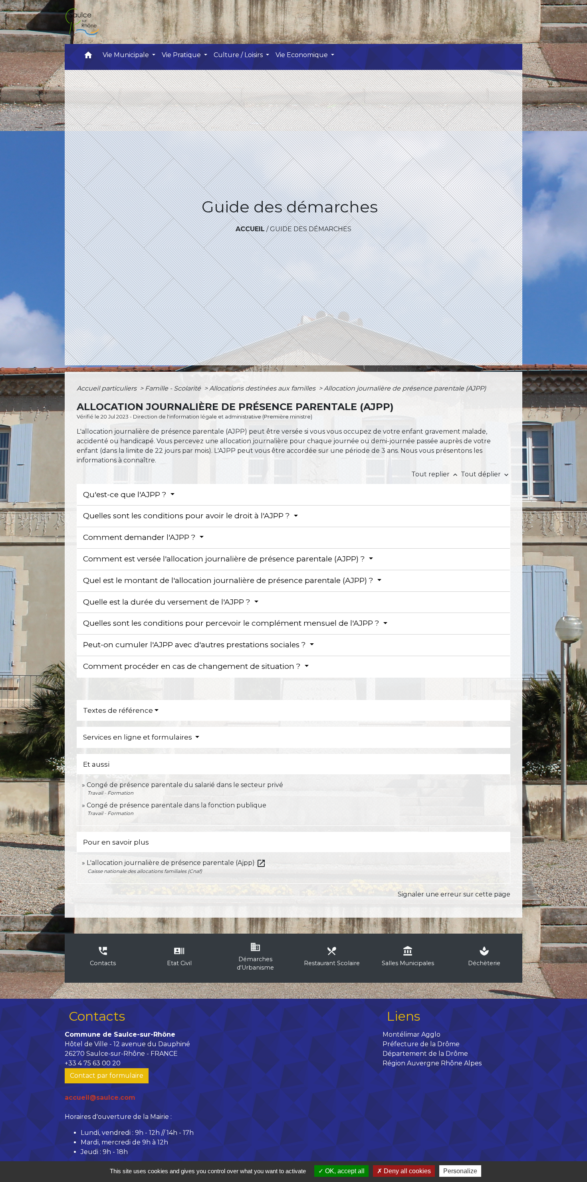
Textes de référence (118, 710)
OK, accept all (344, 1171)
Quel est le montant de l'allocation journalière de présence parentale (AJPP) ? (229, 580)
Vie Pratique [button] (182, 55)
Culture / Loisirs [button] (239, 55)
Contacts (97, 1016)
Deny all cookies (406, 1171)
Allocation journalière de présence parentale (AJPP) (405, 388)
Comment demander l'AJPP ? (140, 537)
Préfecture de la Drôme (421, 1044)
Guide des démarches (310, 229)
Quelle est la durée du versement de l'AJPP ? (167, 602)
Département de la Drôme (425, 1053)
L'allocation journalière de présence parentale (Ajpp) (176, 863)
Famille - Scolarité (173, 388)
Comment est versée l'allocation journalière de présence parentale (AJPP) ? (225, 558)
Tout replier (435, 474)
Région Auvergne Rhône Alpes (432, 1063)
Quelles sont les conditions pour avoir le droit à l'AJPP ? (187, 515)
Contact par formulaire (106, 1075)
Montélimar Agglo (411, 1034)
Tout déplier (485, 474)
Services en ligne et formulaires (138, 737)
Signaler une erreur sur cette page (454, 894)
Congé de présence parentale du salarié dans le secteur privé (185, 785)
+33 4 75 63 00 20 (93, 1063)
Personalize (460, 1171)
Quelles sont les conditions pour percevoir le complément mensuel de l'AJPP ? (232, 623)
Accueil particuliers (107, 388)
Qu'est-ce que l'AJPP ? (126, 494)
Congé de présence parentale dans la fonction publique (176, 805)
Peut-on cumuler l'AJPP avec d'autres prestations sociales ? (195, 644)
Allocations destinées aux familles (263, 388)
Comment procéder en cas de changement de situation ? (193, 666)
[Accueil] (82, 22)
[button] (88, 57)
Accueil (250, 229)
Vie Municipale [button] (127, 55)
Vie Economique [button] (302, 55)
